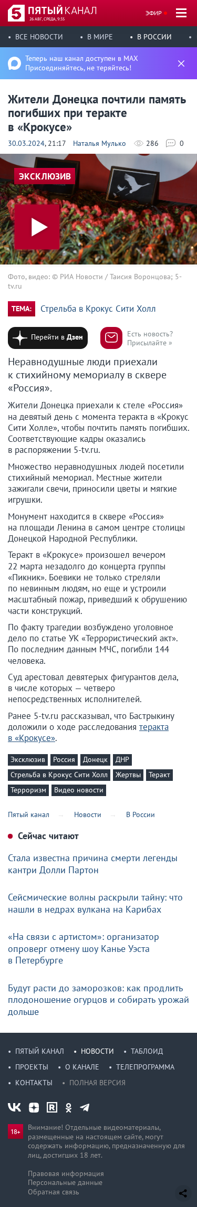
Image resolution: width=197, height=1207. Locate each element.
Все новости (39, 36)
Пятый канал (39, 1051)
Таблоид (147, 1051)
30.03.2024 (26, 143)
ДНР (122, 759)
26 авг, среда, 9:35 (47, 19)
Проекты (31, 1067)
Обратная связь (53, 1192)
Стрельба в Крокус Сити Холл (98, 308)
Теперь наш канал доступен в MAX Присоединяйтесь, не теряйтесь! (81, 63)
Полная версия (97, 1082)
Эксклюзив (28, 759)
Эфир (154, 13)
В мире (100, 36)
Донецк (95, 759)
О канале (82, 1067)
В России (154, 36)
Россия (64, 759)
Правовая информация (66, 1173)
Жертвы (128, 774)
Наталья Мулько (99, 143)
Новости (97, 1051)
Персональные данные (65, 1182)
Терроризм (28, 790)
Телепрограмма (145, 1067)
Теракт (159, 774)
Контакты (34, 1082)
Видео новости (78, 790)
